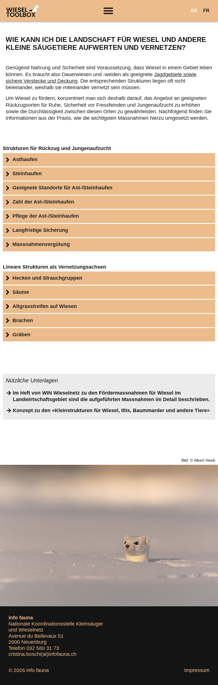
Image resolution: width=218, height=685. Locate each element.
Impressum (196, 670)
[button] (108, 11)
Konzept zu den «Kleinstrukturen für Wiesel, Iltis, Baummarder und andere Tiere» (111, 410)
